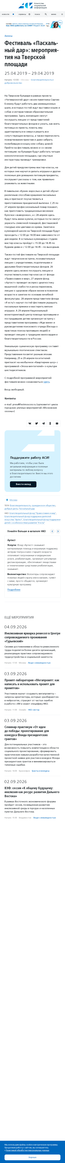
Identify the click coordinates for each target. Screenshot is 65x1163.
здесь (46, 381)
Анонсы (8, 36)
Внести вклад (23, 484)
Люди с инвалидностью (39, 663)
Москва (13, 500)
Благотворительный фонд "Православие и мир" (33, 513)
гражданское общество (43, 505)
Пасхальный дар (27, 508)
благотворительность (20, 505)
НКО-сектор (33, 710)
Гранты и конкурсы (40, 771)
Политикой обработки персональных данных (27, 1150)
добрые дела (11, 508)
